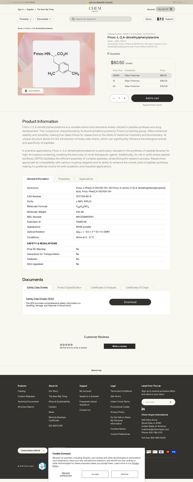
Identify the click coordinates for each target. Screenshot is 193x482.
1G (114, 81)
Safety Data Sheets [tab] (37, 287)
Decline (124, 474)
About (148, 19)
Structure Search (26, 406)
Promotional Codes (120, 406)
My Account (85, 391)
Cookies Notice (118, 428)
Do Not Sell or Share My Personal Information (120, 420)
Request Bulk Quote (152, 105)
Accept (95, 474)
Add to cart (152, 98)
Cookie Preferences (120, 434)
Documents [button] (115, 53)
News (51, 412)
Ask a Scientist (34, 91)
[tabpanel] (96, 226)
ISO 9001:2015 (55, 425)
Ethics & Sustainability (59, 401)
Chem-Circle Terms (120, 401)
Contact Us (85, 410)
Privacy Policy (117, 412)
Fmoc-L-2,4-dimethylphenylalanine (39, 28)
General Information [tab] (38, 178)
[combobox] (100, 19)
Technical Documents (28, 401)
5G (114, 86)
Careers (52, 406)
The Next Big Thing (58, 396)
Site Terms (116, 396)
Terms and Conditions (121, 391)
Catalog (21, 391)
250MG (116, 75)
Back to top (96, 370)
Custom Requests (26, 396)
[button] (165, 9)
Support (169, 19)
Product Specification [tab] (69, 287)
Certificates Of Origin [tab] (137, 287)
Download (130, 302)
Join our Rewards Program (101, 2)
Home (20, 28)
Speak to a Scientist (89, 396)
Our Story (53, 391)
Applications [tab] (86, 178)
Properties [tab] (64, 178)
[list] (56, 63)
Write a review (119, 346)
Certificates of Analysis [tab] (103, 287)
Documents (42, 19)
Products (24, 19)
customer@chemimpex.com (155, 429)
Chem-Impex (29, 466)
